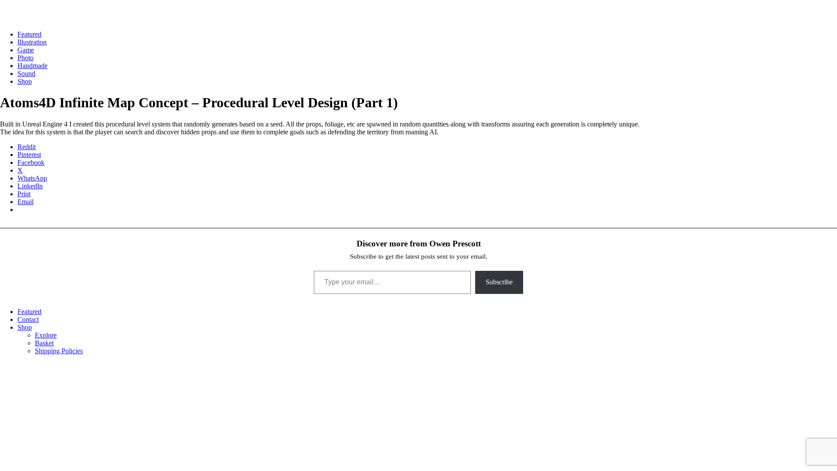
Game (25, 50)
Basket (44, 343)
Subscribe (499, 282)
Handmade (32, 65)
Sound (26, 73)
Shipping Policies (59, 351)
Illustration (32, 42)
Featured (29, 34)
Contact (28, 319)
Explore (46, 335)
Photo (25, 57)
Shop (24, 81)
